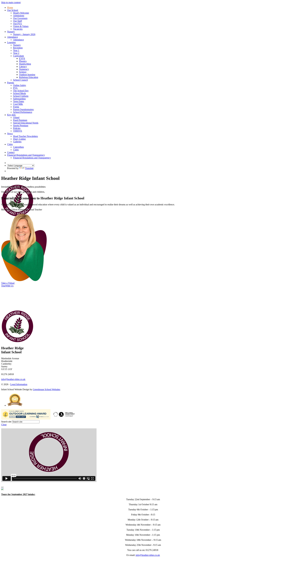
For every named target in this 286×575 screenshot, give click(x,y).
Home (10, 7)
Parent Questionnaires (23, 109)
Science (22, 72)
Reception (18, 47)
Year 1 (16, 50)
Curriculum (18, 56)
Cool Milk (18, 104)
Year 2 (16, 53)
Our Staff (17, 21)
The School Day (21, 90)
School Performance (22, 112)
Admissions (18, 15)
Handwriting (25, 64)
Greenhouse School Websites (46, 389)
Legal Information (18, 384)
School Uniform (20, 96)
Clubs (10, 144)
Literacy (23, 66)
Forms (16, 106)
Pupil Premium (20, 120)
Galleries (17, 141)
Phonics (23, 61)
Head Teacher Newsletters (25, 136)
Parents (10, 82)
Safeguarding (19, 98)
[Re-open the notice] (2, 487)
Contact (10, 152)
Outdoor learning (27, 74)
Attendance (12, 37)
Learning (11, 42)
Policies (16, 128)
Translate (29, 168)
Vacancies (17, 29)
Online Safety (19, 85)
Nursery (11, 31)
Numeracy (24, 69)
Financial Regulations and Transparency (26, 155)
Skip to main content (11, 2)
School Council (20, 80)
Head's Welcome (21, 13)
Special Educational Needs (25, 123)
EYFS (22, 58)
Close (4, 424)
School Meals (19, 93)
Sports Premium (20, 125)
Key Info (11, 115)
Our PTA (17, 23)
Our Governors (20, 18)
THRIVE (17, 131)
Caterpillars (18, 147)
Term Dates (18, 101)
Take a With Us (7, 284)
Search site (6, 421)
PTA (15, 88)
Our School (12, 10)
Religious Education (28, 77)
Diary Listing (19, 139)
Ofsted (16, 117)
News (10, 133)
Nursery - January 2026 (24, 34)
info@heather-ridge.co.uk (13, 379)
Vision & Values (20, 26)
